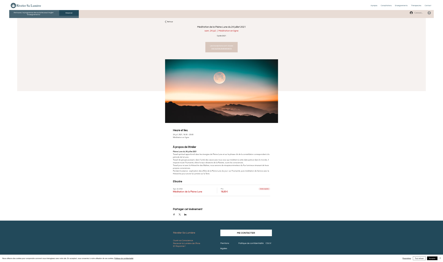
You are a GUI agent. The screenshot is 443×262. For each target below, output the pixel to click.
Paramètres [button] (407, 258)
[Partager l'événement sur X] (180, 214)
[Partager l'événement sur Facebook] (174, 214)
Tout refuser (419, 258)
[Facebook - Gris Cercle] (429, 13)
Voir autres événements (221, 48)
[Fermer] (440, 258)
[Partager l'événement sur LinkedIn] (185, 214)
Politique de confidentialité (123, 258)
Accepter (432, 258)
